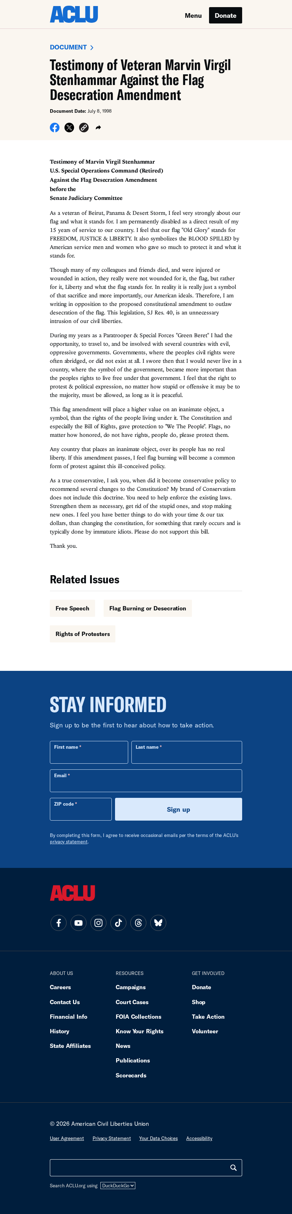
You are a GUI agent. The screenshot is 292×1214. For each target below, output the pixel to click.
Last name (147, 747)
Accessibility (199, 1138)
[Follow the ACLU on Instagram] (98, 923)
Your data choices (158, 1138)
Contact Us (65, 1001)
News (123, 1045)
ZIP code (64, 804)
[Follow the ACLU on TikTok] (118, 923)
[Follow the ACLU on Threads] (138, 923)
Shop (199, 1001)
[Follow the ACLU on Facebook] (58, 923)
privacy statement (69, 841)
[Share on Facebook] (54, 130)
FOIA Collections (138, 1016)
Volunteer (205, 1031)
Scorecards (131, 1075)
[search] (233, 1167)
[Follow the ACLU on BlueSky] (158, 923)
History (59, 1031)
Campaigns (131, 987)
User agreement (67, 1138)
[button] (84, 128)
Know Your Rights (139, 1031)
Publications (133, 1060)
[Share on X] (69, 130)
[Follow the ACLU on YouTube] (78, 923)
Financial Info (68, 1016)
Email (60, 775)
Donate (225, 15)
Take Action (208, 1016)
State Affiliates (70, 1045)
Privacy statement (112, 1138)
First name (66, 747)
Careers (60, 987)
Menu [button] (193, 15)
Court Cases (132, 1001)
